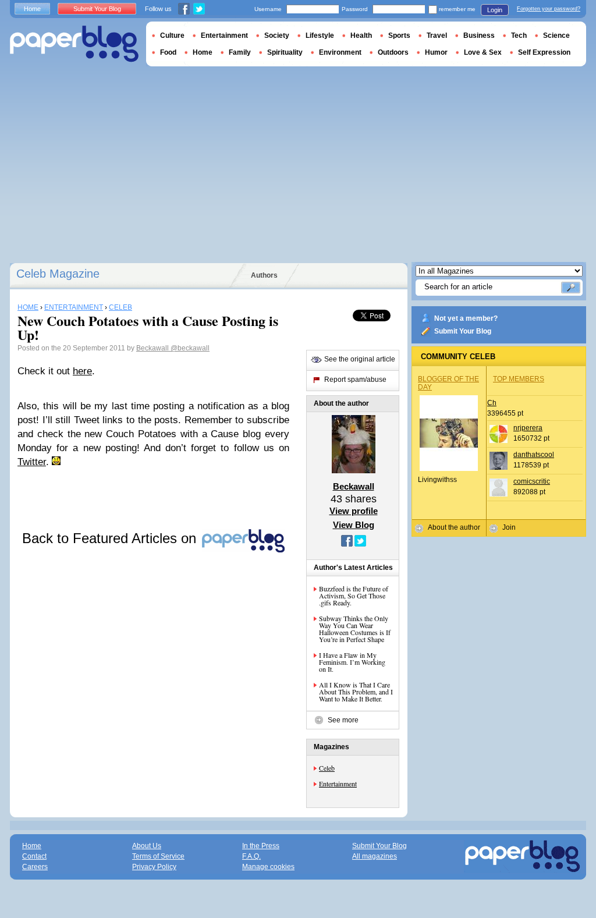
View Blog (353, 525)
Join (509, 527)
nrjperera (527, 428)
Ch (491, 403)
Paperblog (74, 44)
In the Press (260, 846)
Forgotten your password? (548, 9)
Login (494, 9)
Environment (340, 52)
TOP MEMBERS (518, 379)
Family (240, 52)
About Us (146, 846)
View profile (353, 511)
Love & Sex (483, 52)
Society (276, 35)
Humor (436, 52)
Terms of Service (158, 856)
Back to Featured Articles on (111, 538)
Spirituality (285, 52)
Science (556, 35)
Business (479, 35)
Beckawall (153, 348)
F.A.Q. (251, 856)
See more (343, 720)
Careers (35, 867)
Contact (34, 856)
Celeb (327, 767)
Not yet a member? (466, 318)
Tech (519, 35)
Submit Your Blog (462, 331)
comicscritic (531, 481)
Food (168, 52)
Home (32, 8)
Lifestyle (320, 35)
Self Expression (544, 52)
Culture (172, 35)
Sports (399, 35)
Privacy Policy (154, 867)
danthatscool (533, 455)
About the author (454, 527)
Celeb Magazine (58, 273)
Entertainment (338, 783)
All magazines (374, 856)
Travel (437, 35)
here (82, 371)
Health (361, 35)
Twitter (31, 461)
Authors (264, 275)
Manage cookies (268, 867)
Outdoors (393, 52)
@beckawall (190, 348)
